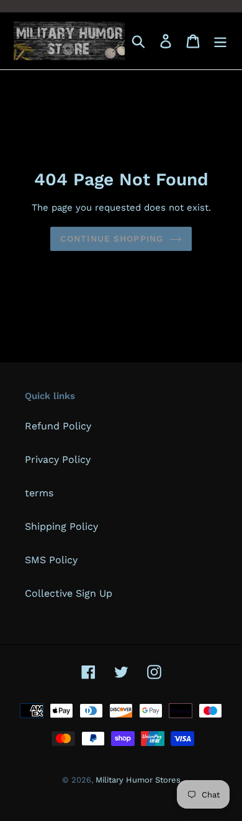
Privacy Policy (58, 459)
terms (39, 493)
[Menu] (220, 41)
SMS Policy (51, 560)
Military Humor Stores (138, 779)
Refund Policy (58, 426)
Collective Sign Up (68, 593)
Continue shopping (111, 239)
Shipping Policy (61, 526)
